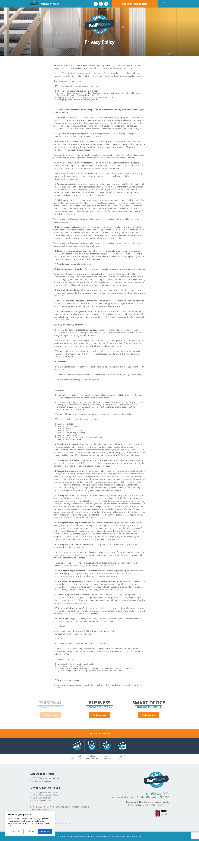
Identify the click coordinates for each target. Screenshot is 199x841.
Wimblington (36, 809)
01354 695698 (163, 805)
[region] (30, 823)
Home (32, 807)
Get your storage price (99, 733)
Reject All (30, 831)
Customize (15, 831)
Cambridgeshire (63, 807)
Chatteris (85, 807)
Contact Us (49, 807)
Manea (47, 809)
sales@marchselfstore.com (123, 797)
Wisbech (75, 807)
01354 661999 (157, 793)
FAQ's (39, 807)
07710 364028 (149, 805)
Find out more (50, 715)
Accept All (45, 831)
